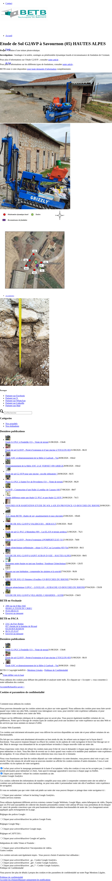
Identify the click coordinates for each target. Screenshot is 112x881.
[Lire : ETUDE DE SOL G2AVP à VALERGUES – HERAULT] (7, 521)
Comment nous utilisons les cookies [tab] (15, 704)
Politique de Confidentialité (56, 670)
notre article (53, 60)
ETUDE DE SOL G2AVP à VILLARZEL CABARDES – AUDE (34, 595)
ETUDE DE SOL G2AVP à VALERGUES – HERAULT (30, 524)
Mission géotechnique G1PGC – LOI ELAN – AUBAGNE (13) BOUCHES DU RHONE (45, 587)
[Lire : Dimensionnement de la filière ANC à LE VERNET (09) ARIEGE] (7, 463)
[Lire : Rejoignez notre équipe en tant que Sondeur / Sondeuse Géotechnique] (7, 561)
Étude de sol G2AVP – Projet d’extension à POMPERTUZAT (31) (34, 540)
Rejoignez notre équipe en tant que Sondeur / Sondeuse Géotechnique (35, 563)
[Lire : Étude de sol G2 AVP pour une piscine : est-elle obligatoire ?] (7, 471)
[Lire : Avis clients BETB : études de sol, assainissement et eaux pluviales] (7, 513)
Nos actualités (11, 423)
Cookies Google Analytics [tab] (11, 776)
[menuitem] (58, 3)
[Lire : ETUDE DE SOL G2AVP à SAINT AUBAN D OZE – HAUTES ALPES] (7, 553)
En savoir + (19, 687)
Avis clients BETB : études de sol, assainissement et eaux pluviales (34, 516)
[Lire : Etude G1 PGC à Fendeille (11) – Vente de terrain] (7, 439)
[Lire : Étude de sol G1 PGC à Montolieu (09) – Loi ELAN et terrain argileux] (7, 529)
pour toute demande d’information (41, 69)
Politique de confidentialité (11, 877)
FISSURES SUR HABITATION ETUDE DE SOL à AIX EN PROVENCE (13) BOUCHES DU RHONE (52, 505)
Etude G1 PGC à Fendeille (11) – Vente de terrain (26, 442)
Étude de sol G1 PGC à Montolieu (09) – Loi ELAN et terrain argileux (36, 532)
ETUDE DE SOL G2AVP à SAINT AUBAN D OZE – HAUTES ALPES (38, 555)
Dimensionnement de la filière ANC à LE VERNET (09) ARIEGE (34, 466)
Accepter (4, 687)
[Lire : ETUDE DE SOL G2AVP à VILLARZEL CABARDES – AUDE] (7, 593)
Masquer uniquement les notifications (34, 880)
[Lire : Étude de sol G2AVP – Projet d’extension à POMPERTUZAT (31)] (7, 537)
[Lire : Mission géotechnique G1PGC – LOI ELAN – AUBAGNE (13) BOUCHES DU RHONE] (7, 585)
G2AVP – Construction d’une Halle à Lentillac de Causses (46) (32, 490)
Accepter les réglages (9, 880)
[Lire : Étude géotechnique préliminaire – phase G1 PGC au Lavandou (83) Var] (7, 545)
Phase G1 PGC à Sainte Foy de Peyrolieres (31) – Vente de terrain (34, 482)
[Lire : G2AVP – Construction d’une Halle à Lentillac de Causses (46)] (7, 487)
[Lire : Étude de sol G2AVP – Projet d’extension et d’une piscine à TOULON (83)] (7, 447)
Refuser (11, 687)
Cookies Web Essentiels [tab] (10, 727)
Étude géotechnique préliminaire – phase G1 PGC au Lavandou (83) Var (36, 547)
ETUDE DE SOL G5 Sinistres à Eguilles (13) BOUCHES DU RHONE (36, 579)
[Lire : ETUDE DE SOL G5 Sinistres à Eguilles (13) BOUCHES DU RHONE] (7, 577)
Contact (8, 3)
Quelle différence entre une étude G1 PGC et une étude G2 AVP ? (33, 497)
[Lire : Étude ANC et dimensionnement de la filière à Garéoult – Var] (7, 455)
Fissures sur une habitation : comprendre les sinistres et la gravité (33, 571)
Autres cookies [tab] (6, 850)
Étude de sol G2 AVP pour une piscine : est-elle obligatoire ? (31, 474)
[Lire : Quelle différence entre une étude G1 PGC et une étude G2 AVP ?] (7, 495)
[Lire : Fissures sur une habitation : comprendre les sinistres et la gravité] (7, 569)
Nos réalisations (12, 426)
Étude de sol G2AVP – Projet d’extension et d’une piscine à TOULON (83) (38, 450)
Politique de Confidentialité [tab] (11, 868)
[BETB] (24, 20)
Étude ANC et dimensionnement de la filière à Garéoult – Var (31, 458)
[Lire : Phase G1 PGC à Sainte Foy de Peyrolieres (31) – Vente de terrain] (7, 479)
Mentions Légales (35, 670)
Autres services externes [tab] (10, 797)
